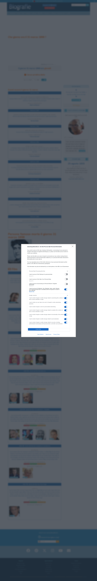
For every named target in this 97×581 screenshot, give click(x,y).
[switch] (66, 274)
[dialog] (48, 290)
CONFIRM (38, 329)
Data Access (48, 334)
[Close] (73, 246)
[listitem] (48, 271)
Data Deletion (40, 334)
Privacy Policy (56, 334)
